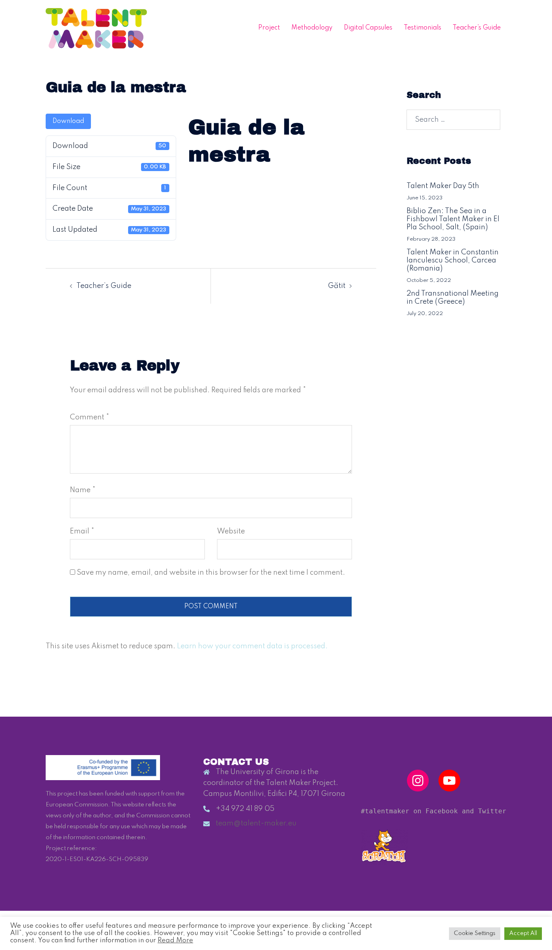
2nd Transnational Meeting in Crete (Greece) (453, 297)
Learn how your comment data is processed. (252, 646)
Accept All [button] (523, 933)
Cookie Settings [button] (474, 933)
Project (269, 28)
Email (82, 531)
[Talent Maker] (96, 28)
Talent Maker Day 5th (443, 186)
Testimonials (422, 28)
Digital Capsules (368, 28)
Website (231, 531)
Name (82, 490)
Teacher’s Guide (477, 28)
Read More (175, 940)
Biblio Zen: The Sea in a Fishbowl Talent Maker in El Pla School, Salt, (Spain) (453, 219)
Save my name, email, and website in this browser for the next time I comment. (211, 572)
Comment (89, 417)
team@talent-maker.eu (256, 823)
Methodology (312, 28)
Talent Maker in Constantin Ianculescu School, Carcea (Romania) (453, 260)
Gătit (337, 286)
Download (68, 121)
